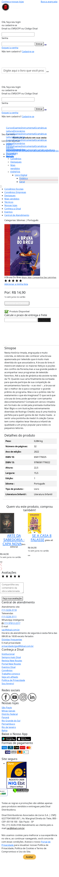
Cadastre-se (28, 51)
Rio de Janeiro (9, 727)
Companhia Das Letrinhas (44, 277)
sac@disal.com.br (11, 629)
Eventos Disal (9, 667)
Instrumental (28, 146)
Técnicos (8, 202)
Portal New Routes (11, 663)
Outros (9, 156)
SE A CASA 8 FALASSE (41, 537)
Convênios (15, 158)
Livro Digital (21, 175)
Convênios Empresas (15, 192)
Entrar (39, 43)
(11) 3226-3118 (9, 610)
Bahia (4, 730)
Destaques (16, 161)
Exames (17, 146)
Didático (23, 178)
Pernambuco (8, 723)
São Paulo (7, 707)
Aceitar (29, 856)
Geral (22, 181)
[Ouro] (17, 775)
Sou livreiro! (8, 683)
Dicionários (12, 153)
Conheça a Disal (12, 208)
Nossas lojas (10, 205)
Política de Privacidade (13, 680)
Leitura (9, 149)
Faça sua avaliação (12, 598)
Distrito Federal (10, 714)
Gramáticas (41, 146)
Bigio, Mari (27, 277)
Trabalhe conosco (11, 673)
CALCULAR (44, 319)
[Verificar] (21, 790)
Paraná (5, 717)
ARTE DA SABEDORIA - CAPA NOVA (14, 539)
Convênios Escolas (13, 188)
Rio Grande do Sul (11, 720)
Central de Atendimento (16, 215)
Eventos (8, 211)
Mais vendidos (11, 198)
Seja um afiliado (10, 676)
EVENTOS (15, 171)
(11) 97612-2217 (12, 623)
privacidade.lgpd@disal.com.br (18, 646)
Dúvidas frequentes (12, 639)
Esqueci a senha (10, 47)
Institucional (8, 654)
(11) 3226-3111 (9, 616)
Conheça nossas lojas (13, 1)
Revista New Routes (12, 660)
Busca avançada (49, 1)
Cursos (9, 146)
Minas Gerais (8, 710)
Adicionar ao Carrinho (16, 303)
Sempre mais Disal (11, 657)
